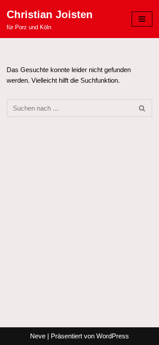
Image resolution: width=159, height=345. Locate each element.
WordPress (112, 336)
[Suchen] (142, 108)
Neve (37, 336)
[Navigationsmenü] (142, 19)
